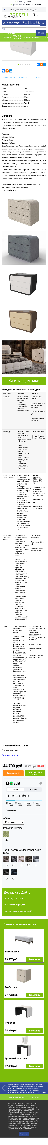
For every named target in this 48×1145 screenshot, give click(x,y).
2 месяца (15, 789)
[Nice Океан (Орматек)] (14, 872)
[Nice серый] (14, 859)
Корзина (41, 33)
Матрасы (36, 37)
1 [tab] (18, 64)
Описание (23, 77)
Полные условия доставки (16, 911)
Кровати (7, 37)
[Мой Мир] (44, 64)
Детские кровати (17, 37)
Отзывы (38, 77)
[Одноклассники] (41, 64)
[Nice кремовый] (21, 859)
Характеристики (9, 77)
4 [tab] (25, 64)
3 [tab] (22, 64)
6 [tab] (29, 64)
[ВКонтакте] (38, 64)
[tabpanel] (24, 44)
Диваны (27, 37)
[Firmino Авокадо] (6, 834)
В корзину (34, 959)
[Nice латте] (6, 859)
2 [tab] (20, 64)
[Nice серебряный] (36, 859)
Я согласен (24, 1134)
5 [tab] (27, 64)
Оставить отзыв (10, 755)
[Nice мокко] (28, 859)
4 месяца (33, 789)
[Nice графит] (6, 872)
